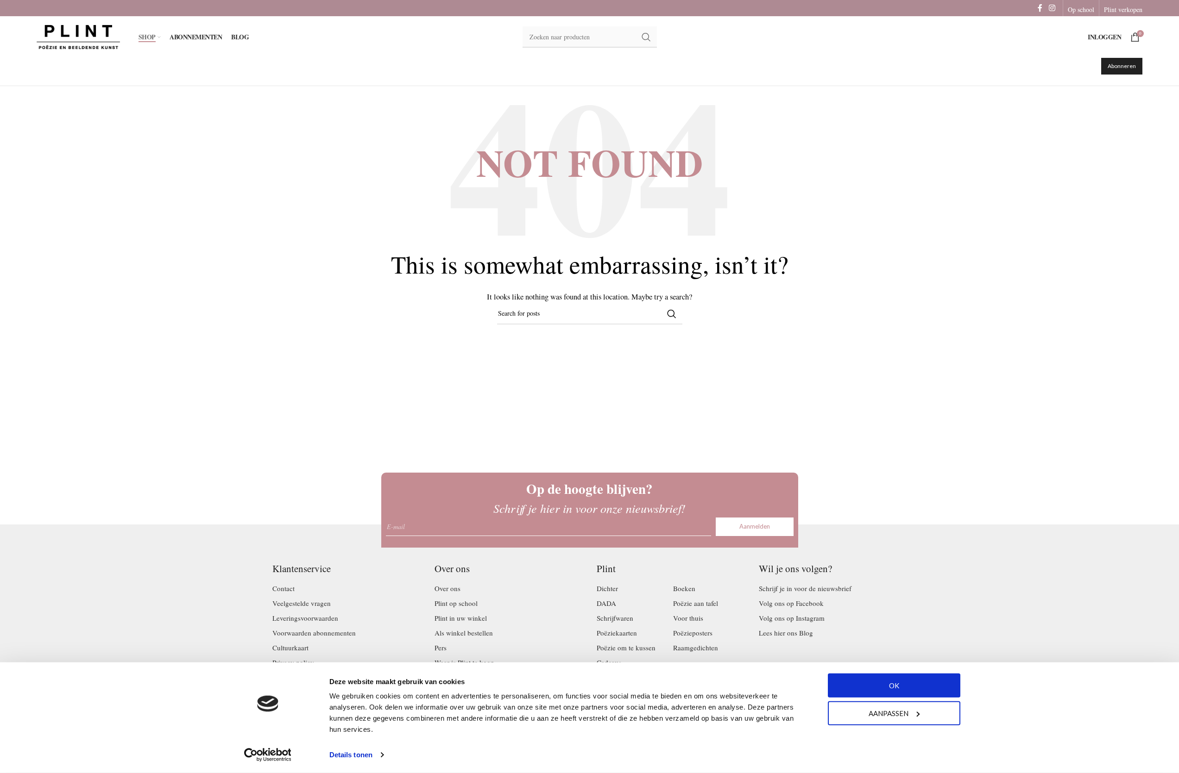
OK (894, 685)
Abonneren (1122, 65)
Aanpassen (888, 713)
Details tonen (350, 755)
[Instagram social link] (1052, 8)
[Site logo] (78, 35)
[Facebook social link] (1040, 8)
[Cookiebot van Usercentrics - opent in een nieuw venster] (267, 755)
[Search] (671, 313)
